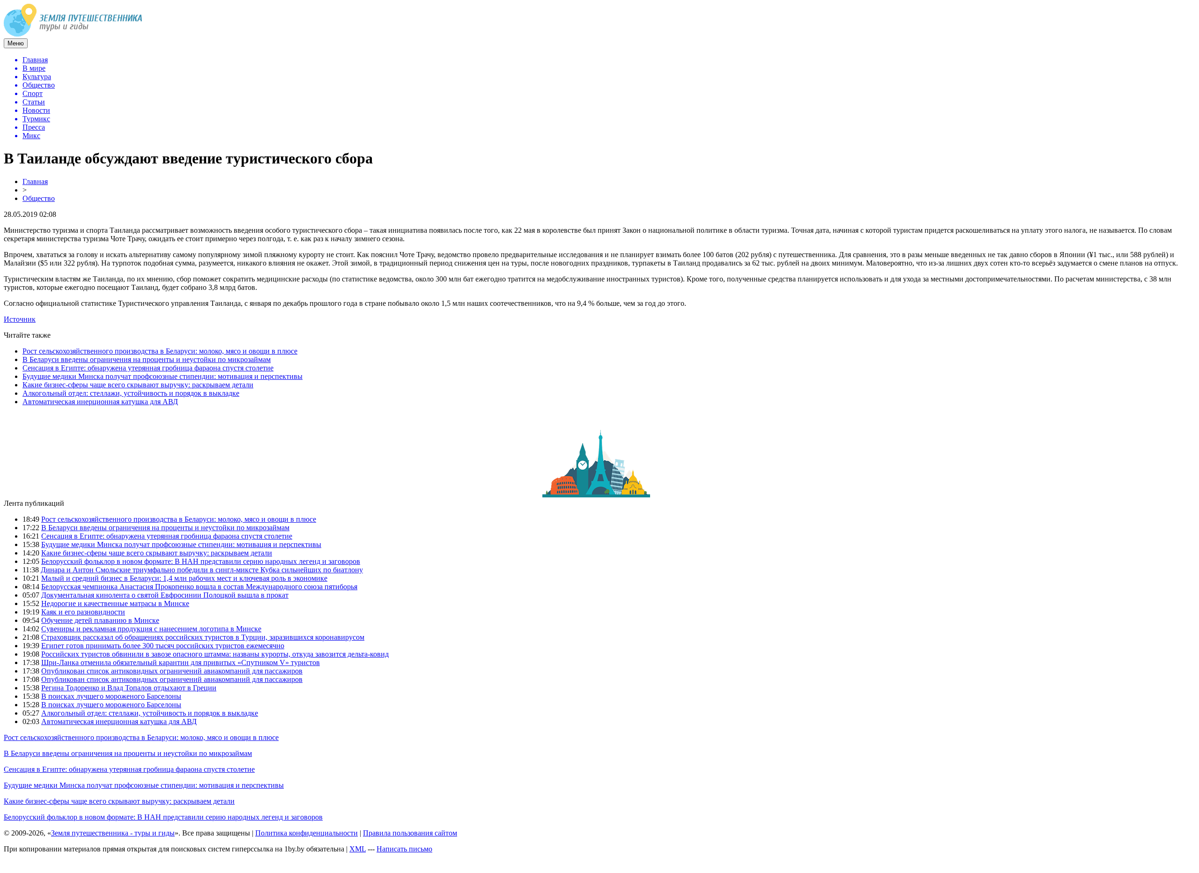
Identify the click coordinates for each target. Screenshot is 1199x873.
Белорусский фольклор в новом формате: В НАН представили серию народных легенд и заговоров (200, 561)
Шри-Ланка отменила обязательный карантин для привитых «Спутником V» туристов (180, 662)
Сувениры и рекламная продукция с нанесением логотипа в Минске (151, 629)
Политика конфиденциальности (306, 833)
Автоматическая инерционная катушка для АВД (100, 402)
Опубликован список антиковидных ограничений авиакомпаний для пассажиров (172, 671)
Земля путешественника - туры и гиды (113, 833)
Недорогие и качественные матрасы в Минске (115, 603)
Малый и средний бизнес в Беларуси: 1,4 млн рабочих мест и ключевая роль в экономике (184, 578)
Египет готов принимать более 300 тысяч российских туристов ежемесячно (162, 646)
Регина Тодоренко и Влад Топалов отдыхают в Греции (128, 688)
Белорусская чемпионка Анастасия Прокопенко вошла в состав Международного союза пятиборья (199, 587)
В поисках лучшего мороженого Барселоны (111, 696)
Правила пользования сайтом (410, 833)
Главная (35, 181)
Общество (38, 198)
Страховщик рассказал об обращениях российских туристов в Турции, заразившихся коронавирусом (202, 637)
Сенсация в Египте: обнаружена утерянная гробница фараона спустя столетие (148, 368)
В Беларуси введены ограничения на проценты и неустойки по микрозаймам (146, 359)
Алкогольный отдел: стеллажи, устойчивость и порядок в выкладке (130, 393)
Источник (20, 319)
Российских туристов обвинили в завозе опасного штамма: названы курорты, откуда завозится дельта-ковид (215, 654)
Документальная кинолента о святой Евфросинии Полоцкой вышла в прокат (165, 595)
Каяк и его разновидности (83, 612)
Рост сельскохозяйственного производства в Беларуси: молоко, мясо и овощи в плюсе (159, 351)
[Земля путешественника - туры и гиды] (73, 34)
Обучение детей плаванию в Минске (100, 620)
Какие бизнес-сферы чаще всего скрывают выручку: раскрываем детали (137, 385)
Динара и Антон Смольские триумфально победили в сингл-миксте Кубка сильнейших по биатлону (202, 570)
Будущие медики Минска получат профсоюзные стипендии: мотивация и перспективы (162, 376)
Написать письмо (404, 849)
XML (357, 849)
